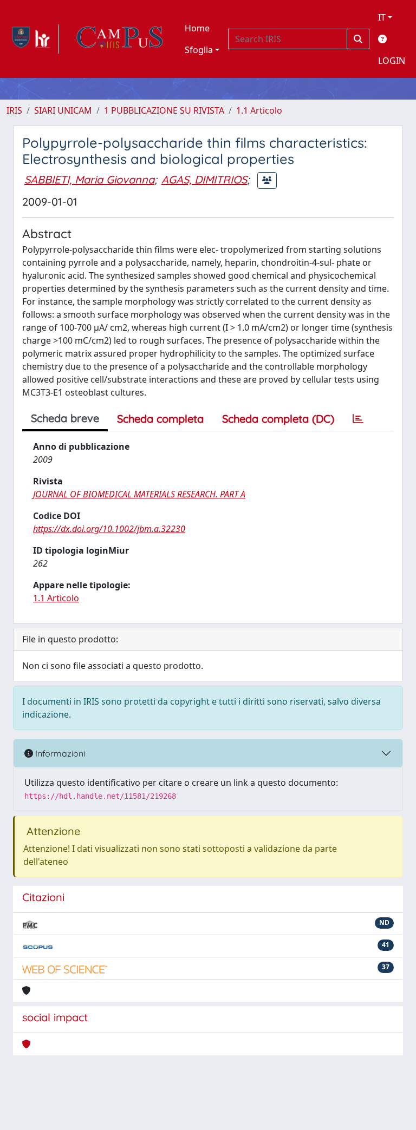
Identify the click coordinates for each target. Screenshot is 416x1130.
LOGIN (391, 61)
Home (197, 28)
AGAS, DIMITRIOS (204, 179)
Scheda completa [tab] (160, 418)
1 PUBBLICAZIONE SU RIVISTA (164, 110)
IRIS (14, 110)
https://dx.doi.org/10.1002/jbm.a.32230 (109, 529)
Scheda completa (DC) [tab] (278, 418)
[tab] (358, 419)
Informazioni (59, 753)
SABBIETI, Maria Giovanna (89, 179)
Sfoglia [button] (199, 50)
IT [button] (382, 17)
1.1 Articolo (259, 110)
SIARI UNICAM (63, 110)
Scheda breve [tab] (65, 418)
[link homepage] (32, 39)
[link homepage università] (120, 39)
